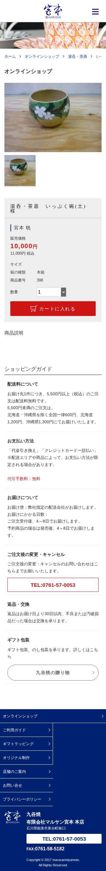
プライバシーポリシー (22, 799)
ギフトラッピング (18, 744)
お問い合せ (12, 785)
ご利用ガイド (14, 730)
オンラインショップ (20, 716)
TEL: (64, 839)
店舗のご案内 (14, 771)
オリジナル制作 (16, 757)
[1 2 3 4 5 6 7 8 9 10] (51, 292)
